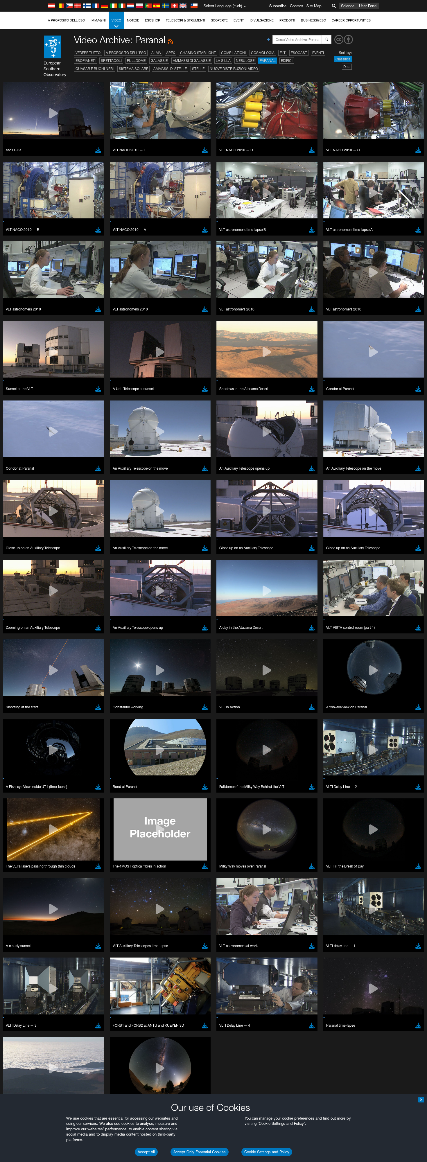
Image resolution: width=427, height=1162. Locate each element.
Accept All (146, 1152)
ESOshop (152, 20)
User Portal (368, 5)
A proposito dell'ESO (66, 20)
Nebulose (245, 60)
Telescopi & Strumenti (185, 20)
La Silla (223, 60)
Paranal (268, 60)
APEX (170, 53)
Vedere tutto (88, 53)
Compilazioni (233, 53)
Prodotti (287, 20)
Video (116, 20)
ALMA (156, 53)
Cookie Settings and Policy (266, 1152)
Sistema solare (133, 69)
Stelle (198, 69)
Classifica (343, 59)
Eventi (239, 20)
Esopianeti (86, 60)
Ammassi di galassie (192, 60)
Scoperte (219, 20)
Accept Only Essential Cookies (199, 1152)
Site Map (314, 5)
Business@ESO (313, 20)
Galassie (159, 60)
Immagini (98, 20)
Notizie (133, 20)
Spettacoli (111, 60)
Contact (296, 5)
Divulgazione (262, 20)
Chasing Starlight (198, 53)
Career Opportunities (351, 20)
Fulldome (136, 60)
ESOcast (299, 53)
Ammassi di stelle (170, 69)
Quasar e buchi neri (95, 69)
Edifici (287, 60)
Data (346, 66)
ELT (283, 53)
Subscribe (277, 5)
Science (347, 5)
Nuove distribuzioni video (234, 69)
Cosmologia (262, 53)
